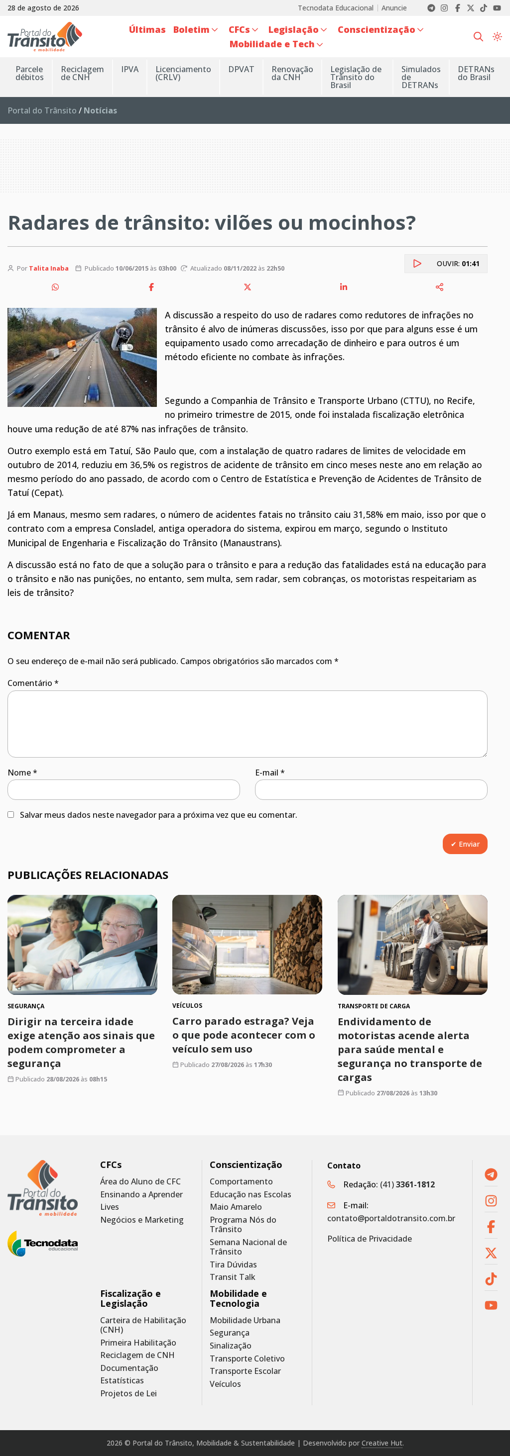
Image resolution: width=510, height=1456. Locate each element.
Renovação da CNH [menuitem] (292, 73)
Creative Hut (382, 1443)
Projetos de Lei (128, 1393)
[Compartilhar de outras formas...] (440, 287)
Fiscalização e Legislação (130, 1298)
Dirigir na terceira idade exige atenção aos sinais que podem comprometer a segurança (81, 1042)
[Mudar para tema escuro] (497, 36)
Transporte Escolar (245, 1371)
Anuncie (394, 7)
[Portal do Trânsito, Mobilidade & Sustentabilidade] (42, 1188)
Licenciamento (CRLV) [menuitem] (183, 73)
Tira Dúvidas (233, 1264)
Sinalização (231, 1346)
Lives (109, 1207)
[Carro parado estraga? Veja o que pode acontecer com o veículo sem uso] (247, 944)
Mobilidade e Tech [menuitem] (272, 44)
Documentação (129, 1368)
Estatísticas (122, 1380)
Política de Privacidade (369, 1238)
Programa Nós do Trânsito (243, 1224)
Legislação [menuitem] (293, 29)
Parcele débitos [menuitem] (29, 73)
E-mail (270, 772)
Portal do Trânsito (42, 110)
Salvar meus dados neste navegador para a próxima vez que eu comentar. (158, 814)
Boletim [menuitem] (191, 29)
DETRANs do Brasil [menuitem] (476, 73)
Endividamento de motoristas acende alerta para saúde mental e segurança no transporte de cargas (410, 1049)
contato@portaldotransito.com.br (391, 1218)
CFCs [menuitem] (239, 29)
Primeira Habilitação (138, 1343)
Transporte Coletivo (247, 1358)
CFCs (111, 1164)
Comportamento (241, 1181)
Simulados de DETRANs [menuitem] (421, 77)
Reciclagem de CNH (137, 1355)
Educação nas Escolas (250, 1194)
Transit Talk (232, 1277)
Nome (22, 772)
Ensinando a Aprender (141, 1194)
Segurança (230, 1333)
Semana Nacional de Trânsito (248, 1247)
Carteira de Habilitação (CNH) (143, 1325)
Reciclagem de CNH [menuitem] (82, 73)
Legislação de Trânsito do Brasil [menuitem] (356, 77)
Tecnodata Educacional (336, 7)
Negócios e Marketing (142, 1220)
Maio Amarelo (236, 1207)
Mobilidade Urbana (245, 1320)
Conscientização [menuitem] (376, 29)
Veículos (225, 1384)
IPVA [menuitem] (129, 69)
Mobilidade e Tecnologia (238, 1298)
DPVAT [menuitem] (241, 69)
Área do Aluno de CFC (140, 1181)
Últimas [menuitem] (147, 29)
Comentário (33, 683)
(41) (407, 1184)
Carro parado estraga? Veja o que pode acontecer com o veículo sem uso (243, 1035)
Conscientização (246, 1164)
